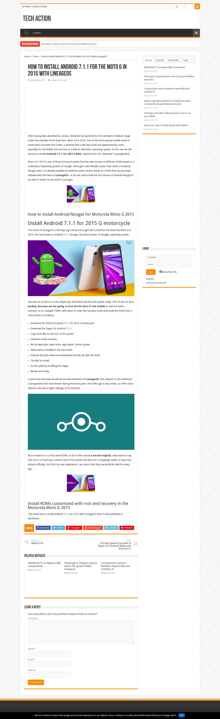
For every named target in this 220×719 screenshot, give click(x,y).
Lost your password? (156, 282)
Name (31, 649)
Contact (37, 33)
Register (150, 279)
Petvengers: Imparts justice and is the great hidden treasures (68, 44)
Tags (185, 60)
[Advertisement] (53, 105)
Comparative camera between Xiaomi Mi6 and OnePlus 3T (115, 566)
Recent (148, 60)
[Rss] (176, 7)
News (36, 56)
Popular (160, 60)
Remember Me (169, 272)
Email (31, 659)
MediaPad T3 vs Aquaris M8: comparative (164, 67)
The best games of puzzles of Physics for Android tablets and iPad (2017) (114, 545)
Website (32, 670)
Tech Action (37, 19)
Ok (181, 715)
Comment (32, 618)
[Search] (197, 6)
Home (26, 32)
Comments (173, 60)
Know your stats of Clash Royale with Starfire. (166, 125)
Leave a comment (59, 80)
